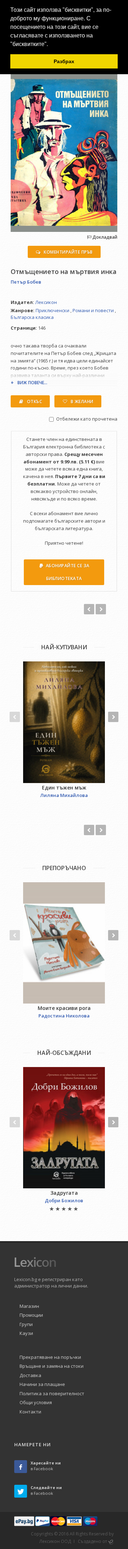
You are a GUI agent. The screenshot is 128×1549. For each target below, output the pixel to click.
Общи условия (36, 1402)
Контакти (30, 1411)
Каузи (26, 1333)
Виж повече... (32, 383)
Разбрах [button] (64, 61)
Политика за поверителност (52, 1393)
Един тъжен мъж (64, 787)
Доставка (30, 1375)
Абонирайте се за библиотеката (68, 572)
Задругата (64, 1192)
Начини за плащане (42, 1384)
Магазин (29, 1306)
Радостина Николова (64, 1015)
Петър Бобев (26, 282)
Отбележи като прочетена (86, 419)
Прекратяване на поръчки (50, 1357)
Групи (26, 1324)
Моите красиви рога (64, 1008)
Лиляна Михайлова (64, 795)
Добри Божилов (64, 1200)
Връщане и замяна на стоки (52, 1366)
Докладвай (104, 237)
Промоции (31, 1315)
